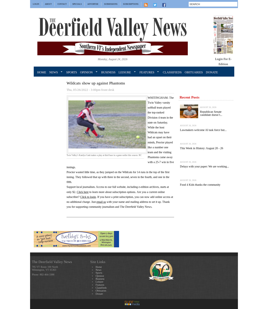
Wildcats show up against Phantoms (96, 83)
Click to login (88, 196)
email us (101, 201)
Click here (83, 192)
